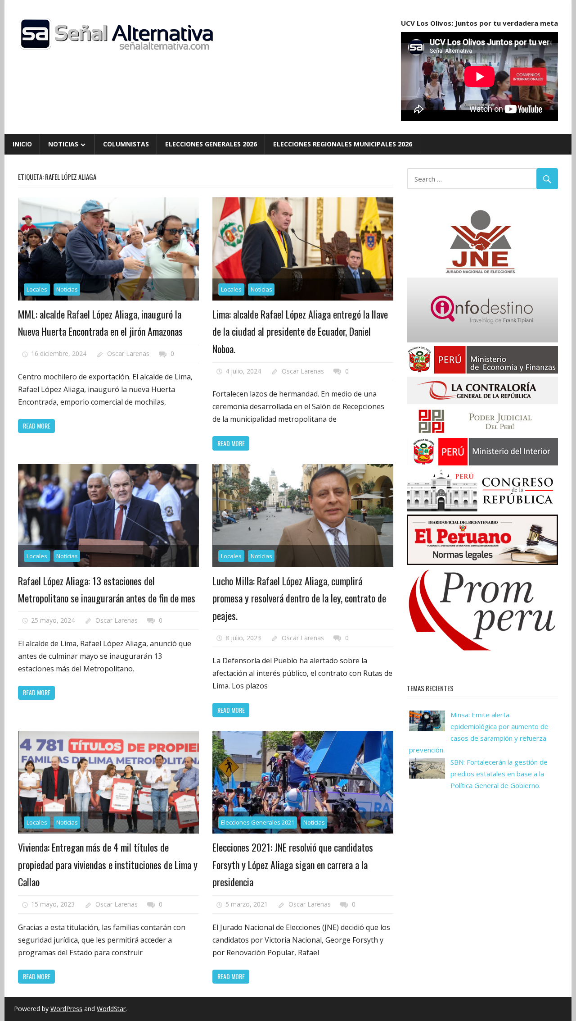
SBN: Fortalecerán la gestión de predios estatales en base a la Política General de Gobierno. (499, 773)
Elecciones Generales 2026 (211, 144)
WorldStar (111, 1008)
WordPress (66, 1008)
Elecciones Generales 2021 (257, 822)
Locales (37, 289)
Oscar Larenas (128, 353)
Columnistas (126, 144)
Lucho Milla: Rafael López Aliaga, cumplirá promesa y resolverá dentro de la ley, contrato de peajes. (299, 598)
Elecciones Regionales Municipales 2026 (342, 144)
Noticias (63, 144)
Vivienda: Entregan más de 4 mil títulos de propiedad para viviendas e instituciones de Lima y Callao (108, 864)
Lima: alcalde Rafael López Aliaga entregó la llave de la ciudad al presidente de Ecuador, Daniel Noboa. (300, 331)
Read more (36, 425)
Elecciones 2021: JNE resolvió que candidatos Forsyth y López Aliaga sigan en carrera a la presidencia (292, 864)
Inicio (22, 144)
